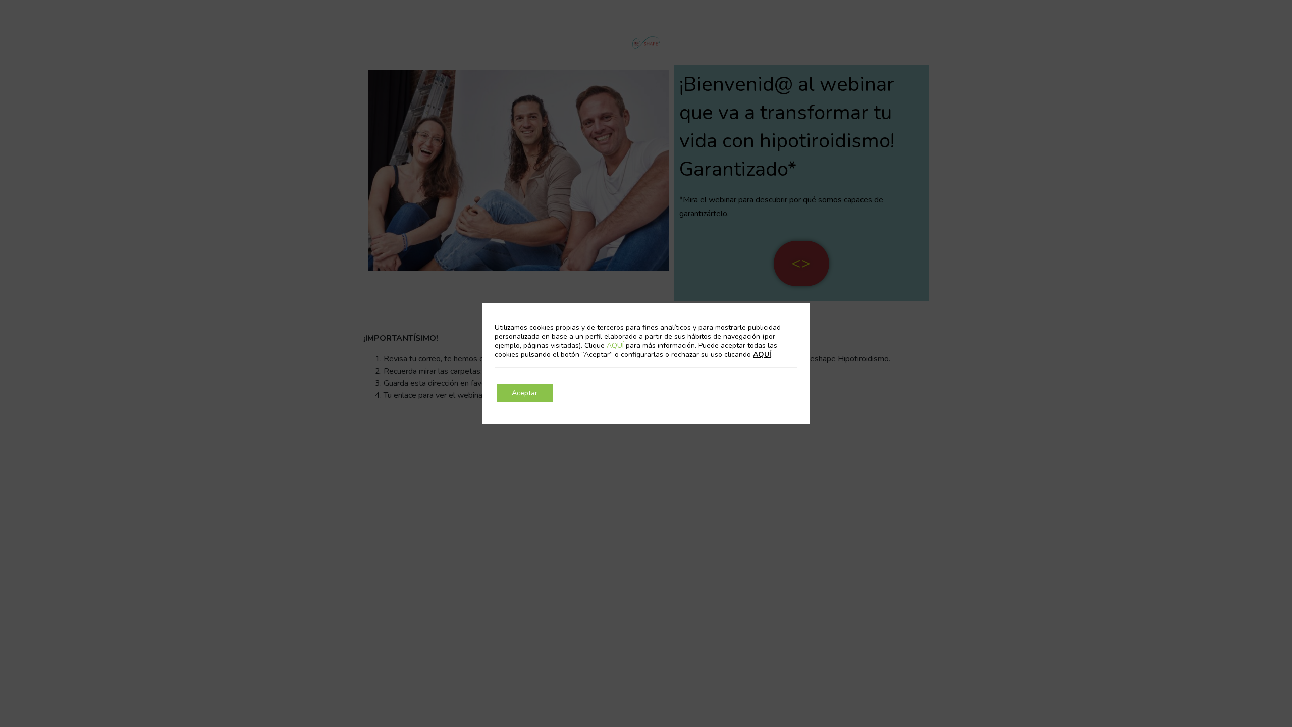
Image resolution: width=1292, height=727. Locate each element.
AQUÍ (616, 345)
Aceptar (524, 393)
